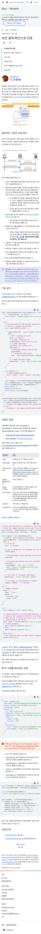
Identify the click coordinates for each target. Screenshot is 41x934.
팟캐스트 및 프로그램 (8, 899)
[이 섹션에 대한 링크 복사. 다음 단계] (13, 830)
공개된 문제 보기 (6, 881)
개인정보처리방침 (11, 925)
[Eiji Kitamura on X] (11, 80)
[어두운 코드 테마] (34, 309)
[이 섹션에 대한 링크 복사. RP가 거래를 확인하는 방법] (30, 668)
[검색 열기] (27, 2)
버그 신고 (4, 878)
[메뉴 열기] (3, 2)
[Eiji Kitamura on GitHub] (14, 80)
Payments (14, 8)
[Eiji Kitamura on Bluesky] (19, 80)
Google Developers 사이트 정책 (11, 862)
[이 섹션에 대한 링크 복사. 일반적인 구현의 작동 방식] (29, 133)
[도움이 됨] (13, 33)
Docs (4, 8)
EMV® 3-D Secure (15, 195)
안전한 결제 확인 (11, 835)
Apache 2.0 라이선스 (8, 859)
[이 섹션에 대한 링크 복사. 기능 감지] (13, 288)
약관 (3, 925)
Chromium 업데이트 (8, 889)
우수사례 (4, 892)
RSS (3, 917)
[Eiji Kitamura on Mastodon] (17, 80)
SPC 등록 (19, 237)
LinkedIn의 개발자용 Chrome (10, 913)
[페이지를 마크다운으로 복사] (10, 42)
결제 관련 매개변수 (26, 439)
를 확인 (7, 687)
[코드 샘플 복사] (37, 309)
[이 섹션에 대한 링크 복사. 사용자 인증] (15, 420)
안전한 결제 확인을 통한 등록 (15, 839)
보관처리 (4, 896)
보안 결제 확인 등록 (21, 97)
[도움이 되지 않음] (16, 33)
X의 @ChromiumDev (8, 907)
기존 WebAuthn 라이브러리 (24, 746)
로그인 (37, 2)
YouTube (4, 910)
